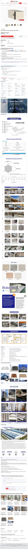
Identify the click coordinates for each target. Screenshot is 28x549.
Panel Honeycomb (14, 5)
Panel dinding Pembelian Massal (15, 540)
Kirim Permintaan (7, 36)
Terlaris (1, 530)
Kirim (7, 488)
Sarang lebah (22, 530)
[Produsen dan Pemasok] (14, 1)
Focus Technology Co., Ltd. (12, 544)
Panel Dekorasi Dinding (3, 540)
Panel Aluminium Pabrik (15, 538)
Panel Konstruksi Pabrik (22, 538)
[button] (24, 79)
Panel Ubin (9, 540)
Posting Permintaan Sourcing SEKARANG (11, 489)
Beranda (1, 5)
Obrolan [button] (21, 36)
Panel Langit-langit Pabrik (9, 538)
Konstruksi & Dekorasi (5, 5)
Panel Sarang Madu (9, 530)
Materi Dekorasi (9, 5)
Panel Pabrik (2, 538)
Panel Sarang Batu (16, 530)
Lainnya (2, 541)
